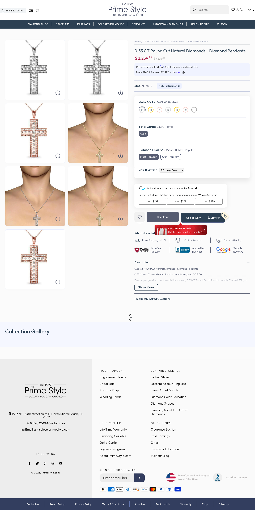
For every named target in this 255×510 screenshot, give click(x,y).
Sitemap (224, 504)
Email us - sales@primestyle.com (47, 429)
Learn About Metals (164, 390)
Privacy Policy (83, 504)
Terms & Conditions (113, 504)
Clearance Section (163, 429)
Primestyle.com (51, 472)
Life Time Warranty (113, 429)
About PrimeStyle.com (115, 456)
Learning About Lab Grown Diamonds (169, 412)
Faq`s (205, 504)
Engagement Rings (113, 377)
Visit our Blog (160, 456)
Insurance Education (165, 449)
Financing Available (113, 436)
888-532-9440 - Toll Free (47, 423)
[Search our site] (194, 9)
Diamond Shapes (162, 403)
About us (140, 504)
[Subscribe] (139, 477)
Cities (155, 443)
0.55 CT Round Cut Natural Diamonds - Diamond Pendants (175, 41)
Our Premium (170, 156)
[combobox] (206, 9)
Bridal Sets (107, 384)
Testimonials (163, 504)
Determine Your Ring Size (168, 384)
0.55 (143, 133)
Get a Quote (108, 443)
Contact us (33, 504)
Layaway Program (112, 449)
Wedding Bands (110, 397)
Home (137, 41)
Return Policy (57, 504)
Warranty (186, 504)
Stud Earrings (160, 436)
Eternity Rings (109, 390)
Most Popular (148, 156)
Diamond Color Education (168, 397)
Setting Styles (160, 377)
